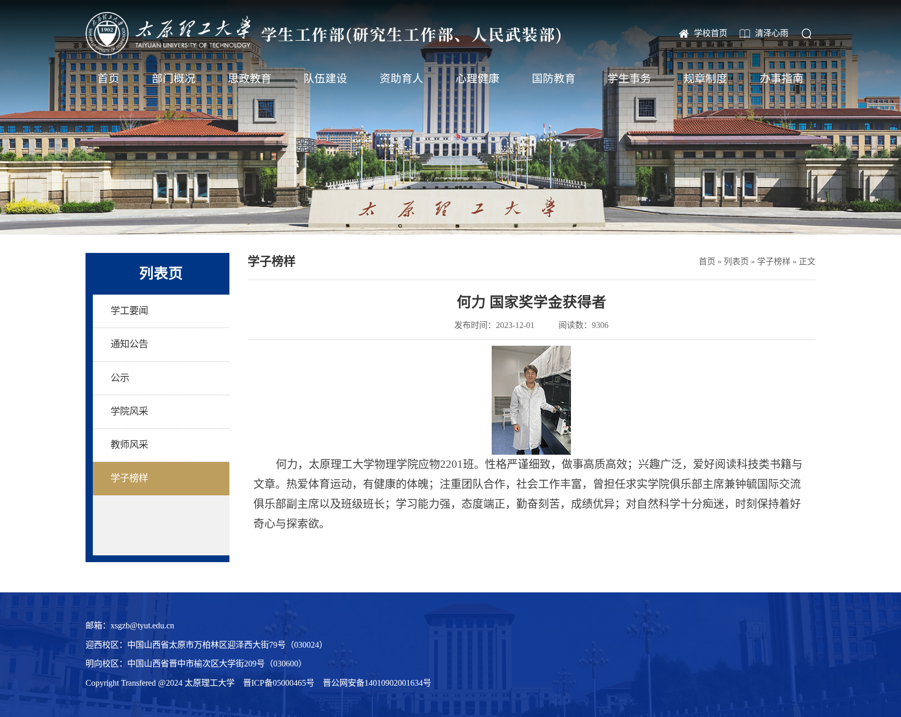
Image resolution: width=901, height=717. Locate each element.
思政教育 (250, 78)
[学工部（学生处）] (323, 33)
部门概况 (174, 78)
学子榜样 (773, 261)
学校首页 (710, 33)
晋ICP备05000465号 (278, 682)
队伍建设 (325, 78)
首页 (108, 78)
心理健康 (478, 78)
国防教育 (554, 78)
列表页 (736, 261)
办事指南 (781, 78)
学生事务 (629, 78)
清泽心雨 (771, 33)
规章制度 (705, 78)
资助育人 (401, 78)
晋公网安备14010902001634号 (377, 682)
